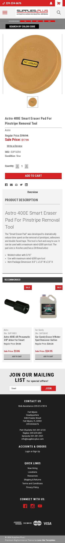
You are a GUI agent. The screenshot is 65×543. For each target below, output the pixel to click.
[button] (32, 21)
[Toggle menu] (4, 12)
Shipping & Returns (32, 480)
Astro (6, 330)
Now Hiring (33, 468)
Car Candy (39, 330)
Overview (32, 192)
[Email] (11, 184)
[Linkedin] (26, 184)
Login (27, 451)
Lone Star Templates (46, 540)
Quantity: (9, 166)
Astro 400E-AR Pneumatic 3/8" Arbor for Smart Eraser (17, 340)
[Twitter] (21, 184)
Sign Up (36, 451)
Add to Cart (17, 356)
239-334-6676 (13, 3)
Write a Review (14, 146)
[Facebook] (6, 184)
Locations (32, 472)
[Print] (16, 184)
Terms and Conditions (32, 483)
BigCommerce (20, 540)
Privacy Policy (32, 487)
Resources (33, 476)
